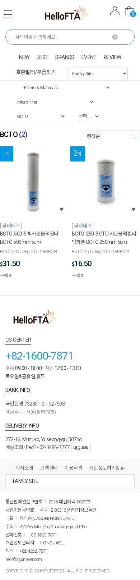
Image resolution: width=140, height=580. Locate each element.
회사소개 (24, 468)
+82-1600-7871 (39, 356)
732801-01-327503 (44, 404)
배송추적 (80, 448)
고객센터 (49, 468)
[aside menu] (8, 14)
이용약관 (73, 468)
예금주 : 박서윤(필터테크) (30, 412)
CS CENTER (18, 340)
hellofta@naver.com (23, 559)
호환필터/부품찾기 (36, 72)
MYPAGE (115, 11)
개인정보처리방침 (107, 468)
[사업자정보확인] (82, 510)
